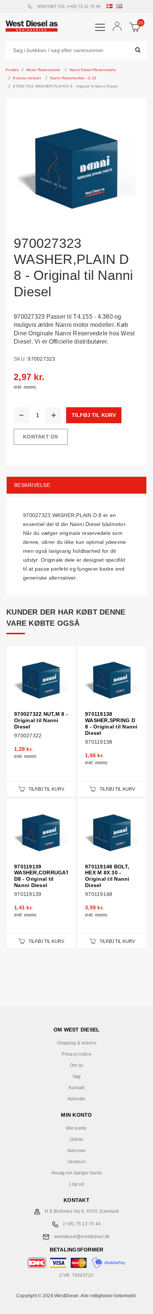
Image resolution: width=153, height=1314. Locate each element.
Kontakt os (40, 437)
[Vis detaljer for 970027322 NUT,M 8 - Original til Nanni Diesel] (41, 680)
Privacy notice (76, 1054)
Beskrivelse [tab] (32, 485)
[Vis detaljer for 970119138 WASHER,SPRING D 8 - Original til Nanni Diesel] (112, 680)
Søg (76, 1076)
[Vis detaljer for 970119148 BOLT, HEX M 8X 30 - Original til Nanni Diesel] (112, 833)
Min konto (76, 1128)
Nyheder (77, 1098)
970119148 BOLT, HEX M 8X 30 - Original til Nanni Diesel (107, 876)
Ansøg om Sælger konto (76, 1173)
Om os (76, 1065)
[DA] (111, 6)
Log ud (76, 1184)
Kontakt (77, 1087)
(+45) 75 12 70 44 (82, 1224)
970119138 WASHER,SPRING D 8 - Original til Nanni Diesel (111, 723)
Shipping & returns (76, 1043)
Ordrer (77, 1139)
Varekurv (76, 1161)
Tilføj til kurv (94, 415)
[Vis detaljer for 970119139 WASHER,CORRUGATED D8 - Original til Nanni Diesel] (41, 833)
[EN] (120, 6)
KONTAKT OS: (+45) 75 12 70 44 (69, 6)
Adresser (76, 1150)
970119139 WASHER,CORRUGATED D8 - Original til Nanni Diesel (41, 876)
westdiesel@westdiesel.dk (82, 1236)
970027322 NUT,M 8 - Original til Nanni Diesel (41, 720)
